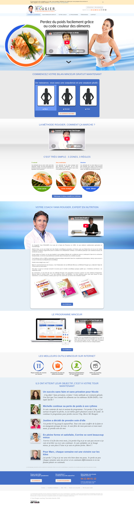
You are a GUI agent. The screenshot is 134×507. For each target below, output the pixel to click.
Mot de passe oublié (88, 487)
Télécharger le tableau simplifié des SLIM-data (67, 196)
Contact (43, 487)
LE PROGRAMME (73, 14)
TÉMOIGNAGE (84, 14)
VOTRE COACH (63, 14)
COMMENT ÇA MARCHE (34, 14)
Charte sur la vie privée (74, 487)
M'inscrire (89, 7)
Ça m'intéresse (67, 304)
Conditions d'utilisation (53, 487)
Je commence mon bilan (67, 113)
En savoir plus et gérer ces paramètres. (59, 2)
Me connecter (98, 7)
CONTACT (93, 14)
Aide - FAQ (63, 487)
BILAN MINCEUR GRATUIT (49, 14)
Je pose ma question (63, 480)
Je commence (36, 480)
